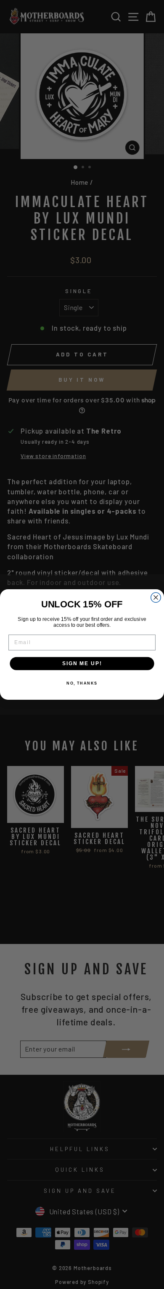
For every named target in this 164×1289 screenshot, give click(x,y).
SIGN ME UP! (82, 663)
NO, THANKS (82, 683)
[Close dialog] (156, 597)
